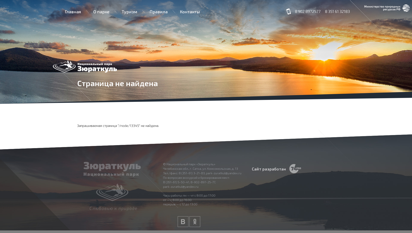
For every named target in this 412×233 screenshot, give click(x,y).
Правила (159, 11)
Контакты (190, 11)
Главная (73, 11)
